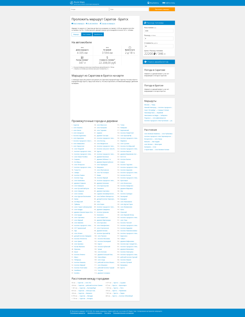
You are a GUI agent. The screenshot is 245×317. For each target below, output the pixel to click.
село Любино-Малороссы (105, 196)
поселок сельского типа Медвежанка (106, 149)
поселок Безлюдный (104, 241)
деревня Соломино (104, 273)
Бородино (123, 199)
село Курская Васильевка (82, 196)
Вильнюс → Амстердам (151, 142)
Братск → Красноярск (119, 285)
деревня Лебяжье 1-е (104, 159)
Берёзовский (124, 130)
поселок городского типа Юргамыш (106, 146)
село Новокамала (126, 202)
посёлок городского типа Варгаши (106, 154)
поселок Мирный (102, 178)
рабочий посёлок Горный (106, 268)
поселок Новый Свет (127, 133)
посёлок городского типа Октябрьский (129, 254)
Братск (122, 268)
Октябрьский (78, 202)
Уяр (121, 191)
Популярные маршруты (77, 313)
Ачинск (122, 162)
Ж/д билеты (154, 3)
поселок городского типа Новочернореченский (129, 167)
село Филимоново (126, 207)
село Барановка (78, 138)
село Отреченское (103, 228)
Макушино (100, 167)
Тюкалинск (100, 188)
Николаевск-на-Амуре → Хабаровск (155, 115)
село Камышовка (79, 143)
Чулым (100, 249)
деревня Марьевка (126, 188)
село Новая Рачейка (80, 157)
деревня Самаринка (103, 209)
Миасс (76, 257)
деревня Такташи (102, 135)
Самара (76, 172)
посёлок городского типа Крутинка (106, 180)
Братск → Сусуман (120, 283)
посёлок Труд (78, 178)
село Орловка (78, 244)
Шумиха (99, 133)
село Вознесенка (125, 183)
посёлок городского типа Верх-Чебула (129, 138)
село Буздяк (78, 215)
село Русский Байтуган (81, 188)
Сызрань (77, 159)
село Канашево (102, 128)
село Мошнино (102, 265)
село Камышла (79, 186)
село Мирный (78, 220)
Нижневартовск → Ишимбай (153, 113)
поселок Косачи (125, 175)
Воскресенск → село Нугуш (153, 139)
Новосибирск (102, 257)
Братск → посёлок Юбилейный (122, 296)
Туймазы (77, 204)
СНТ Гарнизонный (80, 228)
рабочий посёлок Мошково (106, 262)
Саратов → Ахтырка (86, 298)
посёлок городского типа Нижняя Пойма (129, 225)
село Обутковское (103, 170)
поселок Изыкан (125, 260)
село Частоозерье (103, 172)
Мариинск (123, 141)
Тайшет (122, 239)
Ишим (99, 175)
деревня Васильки (103, 157)
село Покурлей (79, 149)
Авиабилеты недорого (94, 313)
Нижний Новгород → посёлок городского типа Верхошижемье (158, 107)
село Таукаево (101, 130)
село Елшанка (77, 128)
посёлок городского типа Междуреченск (83, 167)
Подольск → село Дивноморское (155, 118)
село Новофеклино (103, 225)
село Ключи (77, 130)
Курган (99, 151)
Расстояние (87, 34)
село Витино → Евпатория (153, 144)
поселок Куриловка (79, 135)
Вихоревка (123, 265)
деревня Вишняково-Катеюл (129, 154)
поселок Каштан (125, 151)
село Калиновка (79, 180)
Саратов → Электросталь (86, 291)
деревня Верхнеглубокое (105, 162)
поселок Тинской (125, 223)
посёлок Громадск (126, 194)
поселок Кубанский (104, 246)
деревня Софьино (80, 183)
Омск (98, 202)
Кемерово (123, 128)
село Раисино (102, 236)
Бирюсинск (123, 236)
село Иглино (78, 233)
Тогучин (100, 270)
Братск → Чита (118, 288)
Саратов (76, 125)
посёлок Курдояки (126, 228)
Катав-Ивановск (79, 246)
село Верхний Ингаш (127, 215)
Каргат (100, 244)
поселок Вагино (125, 159)
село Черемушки (102, 164)
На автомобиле (92, 23)
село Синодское (78, 133)
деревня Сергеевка (103, 191)
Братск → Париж (119, 293)
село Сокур (101, 260)
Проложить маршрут (162, 9)
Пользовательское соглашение (123, 313)
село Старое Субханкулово (83, 207)
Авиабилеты (98, 34)
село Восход (101, 141)
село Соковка (78, 194)
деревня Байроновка (127, 241)
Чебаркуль (77, 260)
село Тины (123, 220)
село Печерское (79, 164)
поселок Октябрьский (127, 146)
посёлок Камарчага (126, 186)
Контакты (107, 313)
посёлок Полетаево (80, 268)
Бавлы (76, 199)
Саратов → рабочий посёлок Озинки (90, 285)
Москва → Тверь (149, 105)
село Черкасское (78, 146)
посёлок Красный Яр (103, 233)
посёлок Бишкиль (80, 262)
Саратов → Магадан (86, 296)
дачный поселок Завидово (82, 236)
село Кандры (78, 209)
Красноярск (124, 180)
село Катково (102, 252)
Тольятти (77, 170)
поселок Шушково (126, 170)
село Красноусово (103, 186)
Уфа (75, 231)
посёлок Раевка (79, 175)
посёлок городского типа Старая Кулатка (83, 151)
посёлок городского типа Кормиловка (106, 207)
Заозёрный (123, 196)
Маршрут (76, 34)
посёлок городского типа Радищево (83, 154)
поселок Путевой (126, 262)
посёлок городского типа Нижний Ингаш (129, 217)
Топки (122, 125)
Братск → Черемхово (119, 291)
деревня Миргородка (104, 220)
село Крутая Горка (126, 204)
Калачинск (100, 215)
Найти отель (170, 3)
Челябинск (77, 270)
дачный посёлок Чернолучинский (106, 199)
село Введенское (102, 143)
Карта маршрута (78, 23)
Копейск (77, 273)
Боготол (123, 157)
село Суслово (124, 143)
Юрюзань (77, 249)
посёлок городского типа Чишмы (83, 225)
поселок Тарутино (126, 164)
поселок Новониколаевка (128, 231)
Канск (122, 209)
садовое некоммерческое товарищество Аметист (106, 194)
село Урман (78, 241)
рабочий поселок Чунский (128, 257)
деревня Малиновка (127, 249)
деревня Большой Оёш (105, 254)
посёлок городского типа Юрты (129, 233)
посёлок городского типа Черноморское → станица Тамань (158, 136)
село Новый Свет (102, 217)
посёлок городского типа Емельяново (129, 178)
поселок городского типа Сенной (83, 141)
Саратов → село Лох (84, 283)
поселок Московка (104, 239)
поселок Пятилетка (80, 239)
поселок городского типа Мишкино (106, 138)
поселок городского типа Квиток (129, 246)
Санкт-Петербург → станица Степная (156, 110)
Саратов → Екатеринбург (88, 288)
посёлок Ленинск (79, 254)
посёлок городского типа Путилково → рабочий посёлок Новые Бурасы (158, 121)
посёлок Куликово (103, 212)
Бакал (76, 252)
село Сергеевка (79, 217)
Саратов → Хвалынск (85, 293)
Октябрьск (77, 162)
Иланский (123, 212)
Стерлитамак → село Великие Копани (156, 149)
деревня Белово (102, 231)
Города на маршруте (108, 23)
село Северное (79, 191)
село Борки (100, 204)
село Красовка (101, 223)
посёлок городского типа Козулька (129, 172)
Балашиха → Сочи (150, 147)
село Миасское (102, 125)
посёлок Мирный (79, 265)
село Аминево (78, 223)
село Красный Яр (125, 135)
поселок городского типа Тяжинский (129, 149)
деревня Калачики (103, 183)
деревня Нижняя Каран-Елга (83, 212)
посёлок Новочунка (126, 252)
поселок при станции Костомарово (129, 244)
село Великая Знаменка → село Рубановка (158, 134)
